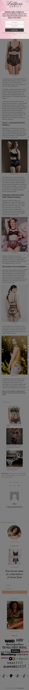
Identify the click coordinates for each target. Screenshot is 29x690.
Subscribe (14, 30)
